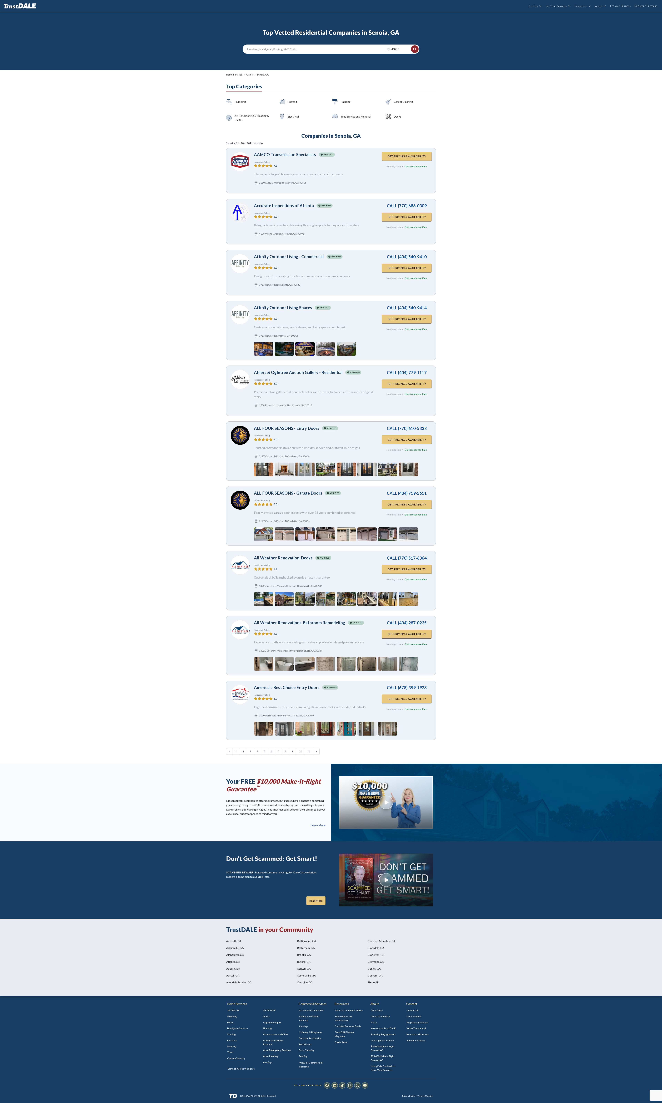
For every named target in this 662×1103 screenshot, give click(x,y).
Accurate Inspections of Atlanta (284, 205)
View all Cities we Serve (241, 1068)
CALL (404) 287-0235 (407, 622)
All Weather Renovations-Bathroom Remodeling (299, 622)
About (598, 6)
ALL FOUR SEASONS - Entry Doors (286, 428)
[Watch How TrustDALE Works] (386, 880)
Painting (345, 101)
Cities (249, 74)
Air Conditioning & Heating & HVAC (251, 118)
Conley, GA (374, 968)
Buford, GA (303, 961)
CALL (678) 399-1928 (407, 687)
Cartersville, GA (306, 975)
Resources (581, 6)
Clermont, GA (376, 961)
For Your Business (556, 6)
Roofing (292, 101)
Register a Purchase (645, 5)
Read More (316, 900)
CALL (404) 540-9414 (407, 307)
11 (309, 751)
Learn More (317, 825)
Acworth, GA (234, 941)
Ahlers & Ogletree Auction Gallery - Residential (298, 372)
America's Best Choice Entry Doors (286, 687)
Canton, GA (304, 968)
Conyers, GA (375, 975)
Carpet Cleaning (403, 101)
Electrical (293, 116)
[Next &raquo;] (316, 751)
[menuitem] (241, 1017)
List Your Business (620, 5)
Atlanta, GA (233, 961)
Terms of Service (425, 1096)
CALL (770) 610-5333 (407, 428)
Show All (373, 982)
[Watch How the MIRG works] (386, 802)
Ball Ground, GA (306, 941)
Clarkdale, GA (376, 947)
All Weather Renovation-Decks (283, 557)
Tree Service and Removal (356, 116)
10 (300, 751)
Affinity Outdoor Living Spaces (283, 307)
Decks (397, 116)
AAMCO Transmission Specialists (285, 154)
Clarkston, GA (376, 954)
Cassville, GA (305, 982)
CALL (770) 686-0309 (407, 205)
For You (533, 6)
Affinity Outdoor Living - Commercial (289, 256)
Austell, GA (232, 975)
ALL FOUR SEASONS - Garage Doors (288, 492)
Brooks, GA (304, 954)
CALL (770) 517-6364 (407, 557)
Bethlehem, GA (306, 947)
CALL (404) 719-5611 (407, 493)
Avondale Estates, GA (239, 982)
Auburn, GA (233, 968)
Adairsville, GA (235, 947)
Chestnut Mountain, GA (381, 941)
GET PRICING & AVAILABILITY (407, 156)
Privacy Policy (408, 1096)
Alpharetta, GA (235, 954)
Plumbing (240, 101)
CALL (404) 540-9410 (407, 256)
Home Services (234, 74)
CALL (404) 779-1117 (407, 372)
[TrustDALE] (20, 6)
